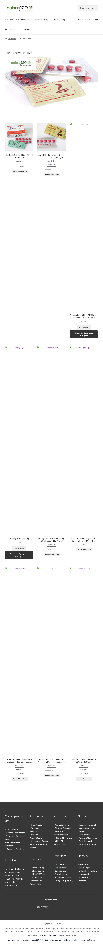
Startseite (12, 39)
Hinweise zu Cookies (87, 940)
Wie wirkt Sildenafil (63, 828)
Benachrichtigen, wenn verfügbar (84, 334)
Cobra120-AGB (37, 940)
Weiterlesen (83, 327)
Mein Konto (83, 864)
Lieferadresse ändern (88, 871)
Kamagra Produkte (14, 878)
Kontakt (82, 880)
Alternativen (85, 816)
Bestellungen (84, 867)
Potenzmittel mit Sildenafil (17, 19)
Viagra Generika (24, 29)
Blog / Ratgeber (61, 874)
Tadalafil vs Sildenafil (88, 825)
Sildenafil (35, 867)
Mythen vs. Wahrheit (15, 849)
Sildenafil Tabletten (15, 869)
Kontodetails (84, 874)
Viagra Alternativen (87, 828)
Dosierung (35, 859)
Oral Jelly (9, 29)
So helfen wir (36, 816)
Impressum (25, 940)
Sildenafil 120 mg (41, 19)
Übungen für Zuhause (40, 841)
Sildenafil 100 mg (38, 874)
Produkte (10, 860)
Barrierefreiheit (13, 940)
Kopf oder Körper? (14, 829)
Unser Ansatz (36, 825)
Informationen (62, 816)
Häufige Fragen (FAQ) (64, 880)
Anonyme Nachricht (63, 877)
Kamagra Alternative (88, 838)
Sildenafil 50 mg (37, 871)
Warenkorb (83, 877)
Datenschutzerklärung (53, 940)
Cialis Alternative (86, 841)
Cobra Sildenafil (13, 875)
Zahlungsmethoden (70, 940)
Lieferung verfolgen (47, 935)
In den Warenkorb (20, 171)
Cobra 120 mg (59, 19)
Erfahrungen (61, 856)
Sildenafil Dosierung (63, 838)
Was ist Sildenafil (62, 825)
